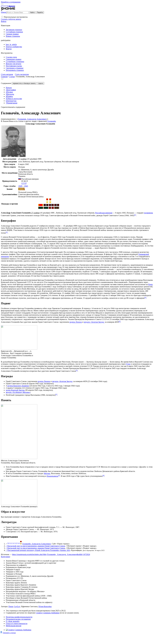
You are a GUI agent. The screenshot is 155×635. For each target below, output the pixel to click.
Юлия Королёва (45, 606)
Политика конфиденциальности (19, 617)
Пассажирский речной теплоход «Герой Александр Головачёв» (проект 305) (38, 550)
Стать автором (7, 74)
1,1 (11, 543)
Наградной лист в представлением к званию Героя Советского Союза (36, 546)
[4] (103, 475)
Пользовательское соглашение (18, 619)
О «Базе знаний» (13, 621)
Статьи (12, 77)
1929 (20, 186)
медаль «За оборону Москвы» (18, 392)
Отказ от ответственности (16, 623)
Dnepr (10, 606)
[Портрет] (13, 156)
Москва (47, 473)
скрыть (40, 83)
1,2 (13, 543)
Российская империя (103, 213)
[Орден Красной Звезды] (51, 208)
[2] (119, 321)
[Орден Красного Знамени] (46, 205)
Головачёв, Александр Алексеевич (36, 544)
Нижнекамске (52, 476)
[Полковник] (21, 190)
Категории (5, 557)
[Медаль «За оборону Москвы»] (56, 208)
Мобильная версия (13, 626)
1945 (26, 186)
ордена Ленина (75, 322)
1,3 (16, 543)
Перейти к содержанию (10, 2)
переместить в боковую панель (24, 83)
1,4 (18, 543)
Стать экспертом (22, 74)
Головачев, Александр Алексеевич (32, 119)
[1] (135, 215)
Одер (128, 364)
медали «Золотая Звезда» (94, 322)
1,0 (8, 543)
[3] (77, 370)
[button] (2, 17)
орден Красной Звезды (15, 390)
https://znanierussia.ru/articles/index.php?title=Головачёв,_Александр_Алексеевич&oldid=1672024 (51, 554)
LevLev (17, 606)
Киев (150, 284)
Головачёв (51, 121)
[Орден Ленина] (40, 205)
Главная (4, 77)
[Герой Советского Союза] (47, 203)
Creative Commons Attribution (47, 613)
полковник (148, 213)
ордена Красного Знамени (18, 386)
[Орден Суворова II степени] (40, 208)
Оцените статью (9, 633)
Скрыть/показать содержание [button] (13, 107)
